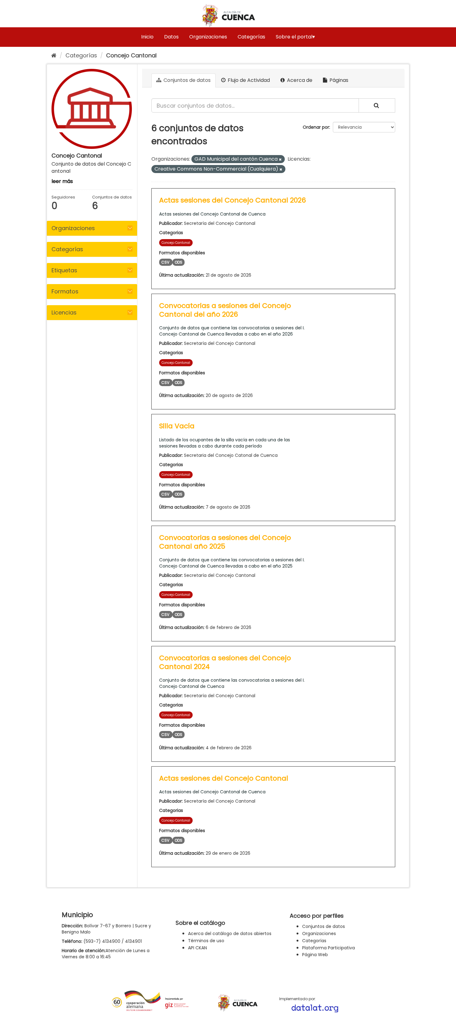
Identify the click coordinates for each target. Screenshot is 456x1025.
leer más (62, 181)
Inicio (147, 36)
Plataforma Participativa (328, 948)
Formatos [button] (64, 291)
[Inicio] (53, 55)
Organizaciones (208, 36)
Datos (171, 36)
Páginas (338, 80)
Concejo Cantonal (131, 55)
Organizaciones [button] (73, 228)
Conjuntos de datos (186, 80)
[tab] (92, 228)
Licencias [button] (64, 312)
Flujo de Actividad (248, 80)
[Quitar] (280, 159)
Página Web (315, 954)
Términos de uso (206, 941)
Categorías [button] (67, 249)
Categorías (251, 36)
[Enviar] (377, 105)
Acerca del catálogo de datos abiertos (229, 933)
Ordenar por (316, 127)
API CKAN (197, 948)
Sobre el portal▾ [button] (295, 36)
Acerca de (299, 80)
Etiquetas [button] (64, 270)
